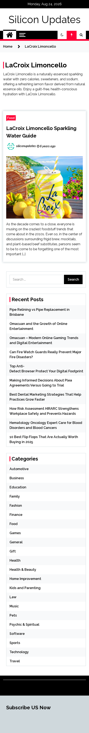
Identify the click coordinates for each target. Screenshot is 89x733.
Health (15, 560)
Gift (13, 551)
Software (17, 634)
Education (18, 487)
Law (13, 597)
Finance (16, 515)
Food (11, 118)
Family (15, 496)
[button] (62, 35)
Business (17, 478)
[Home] (9, 35)
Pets (13, 615)
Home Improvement (25, 579)
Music (14, 606)
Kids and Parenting (25, 588)
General (16, 542)
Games (15, 533)
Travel (15, 661)
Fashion (16, 506)
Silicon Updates (44, 19)
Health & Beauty (23, 570)
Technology (19, 652)
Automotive (19, 469)
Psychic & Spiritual (24, 625)
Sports (15, 643)
